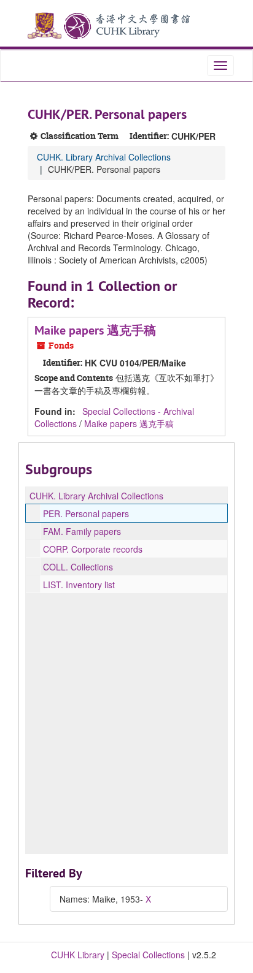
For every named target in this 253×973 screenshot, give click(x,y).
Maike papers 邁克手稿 (95, 330)
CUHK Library (77, 954)
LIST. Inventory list (79, 584)
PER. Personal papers (86, 513)
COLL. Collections (78, 567)
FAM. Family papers (82, 531)
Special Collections (148, 954)
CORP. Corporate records (92, 549)
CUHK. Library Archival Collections (104, 157)
